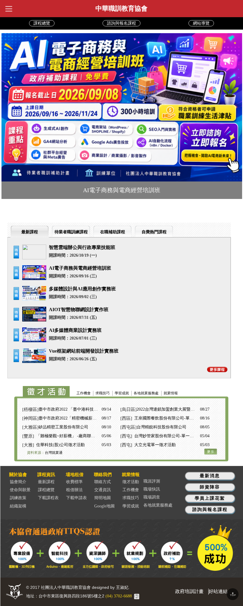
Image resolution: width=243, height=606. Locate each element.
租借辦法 (74, 490)
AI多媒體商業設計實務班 (75, 330)
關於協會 (18, 474)
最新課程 (29, 232)
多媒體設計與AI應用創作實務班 (82, 288)
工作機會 (83, 393)
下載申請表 (76, 498)
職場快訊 (151, 489)
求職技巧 (102, 393)
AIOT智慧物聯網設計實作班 (78, 309)
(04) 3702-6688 (118, 596)
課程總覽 (46, 490)
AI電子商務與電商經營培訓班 (80, 268)
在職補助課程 (112, 232)
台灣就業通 (54, 453)
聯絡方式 (102, 482)
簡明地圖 (102, 498)
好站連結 (218, 591)
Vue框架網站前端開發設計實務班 (84, 350)
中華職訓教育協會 (121, 8)
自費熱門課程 (154, 232)
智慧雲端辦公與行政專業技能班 (82, 247)
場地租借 (75, 474)
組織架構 (18, 506)
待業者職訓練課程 (71, 232)
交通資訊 (102, 490)
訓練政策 (18, 498)
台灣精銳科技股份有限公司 (161, 427)
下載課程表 (48, 498)
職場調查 (151, 497)
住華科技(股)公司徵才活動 (60, 445)
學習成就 (122, 393)
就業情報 (171, 393)
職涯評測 (151, 481)
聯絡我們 (103, 474)
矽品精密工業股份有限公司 (63, 427)
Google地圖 (104, 506)
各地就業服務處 (146, 393)
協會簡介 (18, 482)
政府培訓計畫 (189, 591)
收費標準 (74, 482)
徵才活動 (130, 482)
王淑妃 (122, 587)
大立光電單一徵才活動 (155, 445)
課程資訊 (46, 474)
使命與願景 (20, 490)
